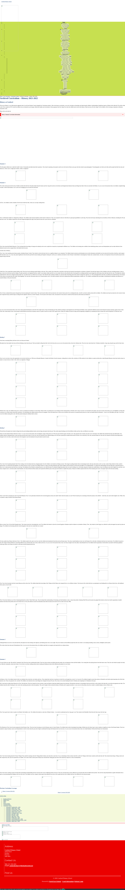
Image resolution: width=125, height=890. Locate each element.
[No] (64, 889)
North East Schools (55, 881)
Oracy (4, 802)
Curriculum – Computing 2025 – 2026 (14, 813)
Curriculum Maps (7, 804)
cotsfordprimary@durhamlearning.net (21, 865)
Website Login (78, 881)
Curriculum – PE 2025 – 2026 (12, 815)
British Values (6, 800)
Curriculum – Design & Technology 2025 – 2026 (16, 820)
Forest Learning (6, 803)
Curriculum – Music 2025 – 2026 (13, 821)
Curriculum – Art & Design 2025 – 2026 (14, 818)
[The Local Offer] (6, 824)
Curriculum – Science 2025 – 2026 (13, 809)
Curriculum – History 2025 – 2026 (13, 811)
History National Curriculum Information (11, 114)
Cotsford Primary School (6, 1)
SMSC (4, 801)
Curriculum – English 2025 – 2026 (13, 807)
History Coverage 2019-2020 (64, 792)
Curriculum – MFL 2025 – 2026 (12, 816)
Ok (63, 889)
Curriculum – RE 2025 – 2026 (12, 814)
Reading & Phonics (7, 798)
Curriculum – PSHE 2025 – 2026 (13, 817)
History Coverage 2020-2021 (9, 791)
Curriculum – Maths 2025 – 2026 (13, 808)
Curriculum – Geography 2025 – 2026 (14, 810)
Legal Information (68, 881)
